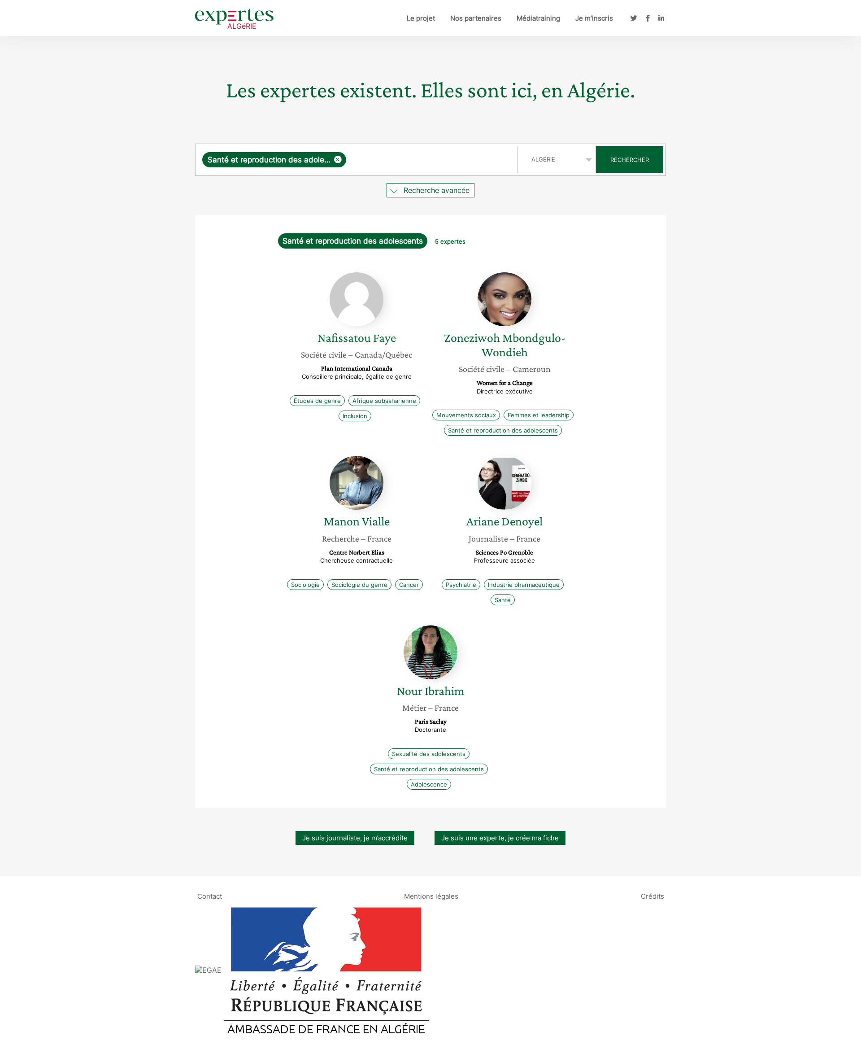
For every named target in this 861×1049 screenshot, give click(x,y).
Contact (209, 896)
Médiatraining (538, 18)
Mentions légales (431, 896)
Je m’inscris (594, 18)
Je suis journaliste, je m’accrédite (355, 838)
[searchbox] (430, 159)
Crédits (652, 896)
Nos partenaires (475, 18)
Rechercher (629, 159)
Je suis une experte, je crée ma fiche (500, 838)
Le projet (421, 18)
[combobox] (357, 159)
